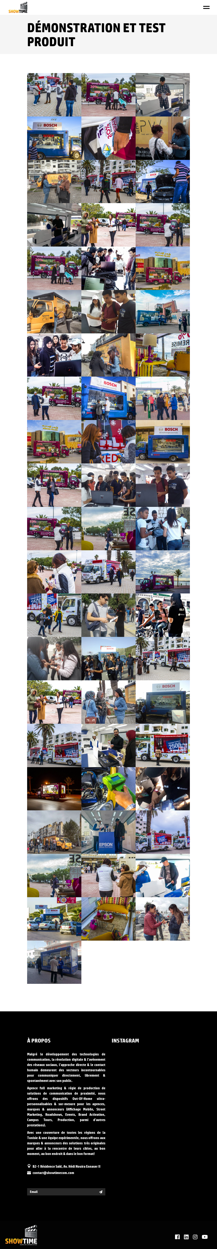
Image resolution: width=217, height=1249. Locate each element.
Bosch (45, 141)
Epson (153, 97)
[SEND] (100, 1191)
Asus (99, 271)
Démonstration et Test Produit (46, 91)
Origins (153, 141)
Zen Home (99, 97)
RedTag (45, 97)
